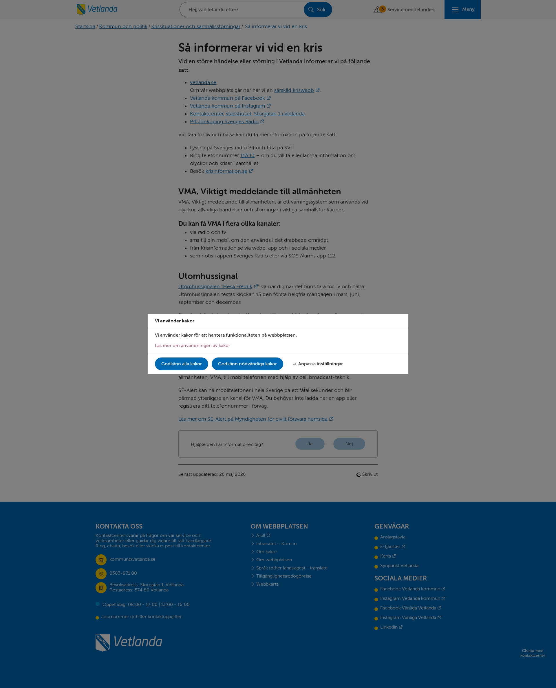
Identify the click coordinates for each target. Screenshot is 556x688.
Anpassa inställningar (320, 363)
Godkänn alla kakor (181, 363)
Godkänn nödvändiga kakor (247, 363)
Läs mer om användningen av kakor (192, 345)
